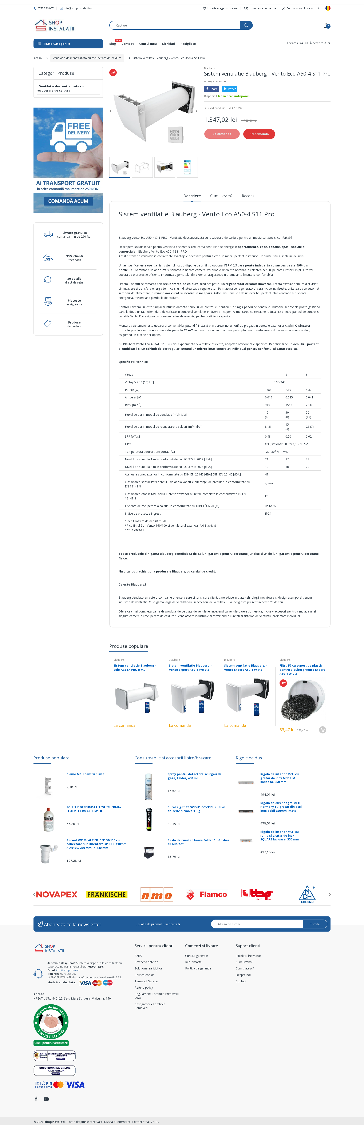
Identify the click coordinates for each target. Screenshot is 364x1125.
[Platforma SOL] (54, 1070)
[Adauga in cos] (322, 730)
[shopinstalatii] (68, 25)
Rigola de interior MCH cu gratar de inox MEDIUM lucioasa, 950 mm (279, 778)
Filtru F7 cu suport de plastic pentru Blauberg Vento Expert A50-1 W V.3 (302, 669)
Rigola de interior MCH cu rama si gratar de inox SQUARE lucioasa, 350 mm (279, 835)
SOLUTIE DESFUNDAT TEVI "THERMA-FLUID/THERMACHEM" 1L (94, 809)
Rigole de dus (249, 758)
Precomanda (259, 134)
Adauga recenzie (215, 81)
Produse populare (51, 758)
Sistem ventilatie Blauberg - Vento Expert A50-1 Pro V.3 (190, 667)
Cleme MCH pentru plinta (85, 774)
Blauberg (209, 68)
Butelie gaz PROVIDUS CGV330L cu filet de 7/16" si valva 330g (197, 809)
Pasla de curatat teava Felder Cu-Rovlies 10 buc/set (198, 842)
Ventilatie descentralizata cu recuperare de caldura (87, 58)
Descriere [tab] (192, 195)
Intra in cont (311, 8)
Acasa (37, 58)
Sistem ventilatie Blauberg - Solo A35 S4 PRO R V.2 (135, 667)
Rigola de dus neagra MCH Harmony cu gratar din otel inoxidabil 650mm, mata (281, 806)
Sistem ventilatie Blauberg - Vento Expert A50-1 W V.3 (245, 667)
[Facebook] (36, 1100)
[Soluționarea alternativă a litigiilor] (54, 1055)
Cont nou (292, 8)
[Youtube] (46, 1100)
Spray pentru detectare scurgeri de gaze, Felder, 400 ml (195, 776)
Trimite (315, 924)
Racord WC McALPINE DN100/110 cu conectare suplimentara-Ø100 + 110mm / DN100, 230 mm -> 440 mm (97, 844)
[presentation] (34, 894)
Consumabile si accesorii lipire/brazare (173, 758)
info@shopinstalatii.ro (69, 970)
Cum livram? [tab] (221, 195)
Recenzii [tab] (249, 195)
